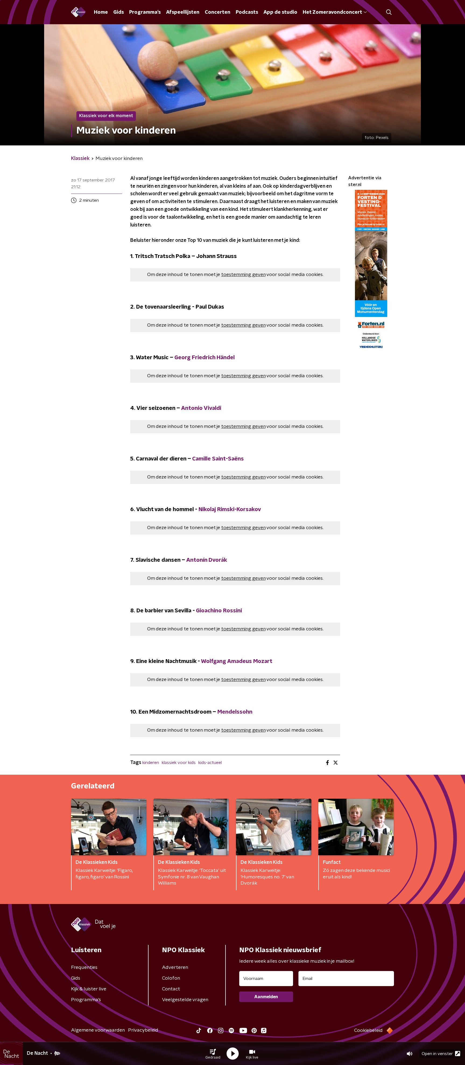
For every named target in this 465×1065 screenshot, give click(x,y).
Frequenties (84, 967)
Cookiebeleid (368, 1030)
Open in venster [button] (437, 1054)
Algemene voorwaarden (98, 1030)
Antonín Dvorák (206, 560)
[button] (212, 1053)
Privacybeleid (143, 1030)
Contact (171, 989)
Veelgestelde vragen (185, 999)
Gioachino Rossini (219, 610)
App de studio (280, 12)
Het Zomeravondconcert (332, 12)
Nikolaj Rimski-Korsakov (230, 509)
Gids (118, 12)
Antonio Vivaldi (201, 408)
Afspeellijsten (182, 12)
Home (101, 12)
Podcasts (247, 12)
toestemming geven (243, 274)
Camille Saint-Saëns (218, 459)
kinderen (150, 762)
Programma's (145, 12)
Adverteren (175, 967)
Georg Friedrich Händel (204, 357)
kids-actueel (210, 762)
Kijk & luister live (88, 989)
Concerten (217, 12)
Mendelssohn (234, 712)
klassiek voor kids (179, 762)
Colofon (171, 978)
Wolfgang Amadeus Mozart (236, 661)
